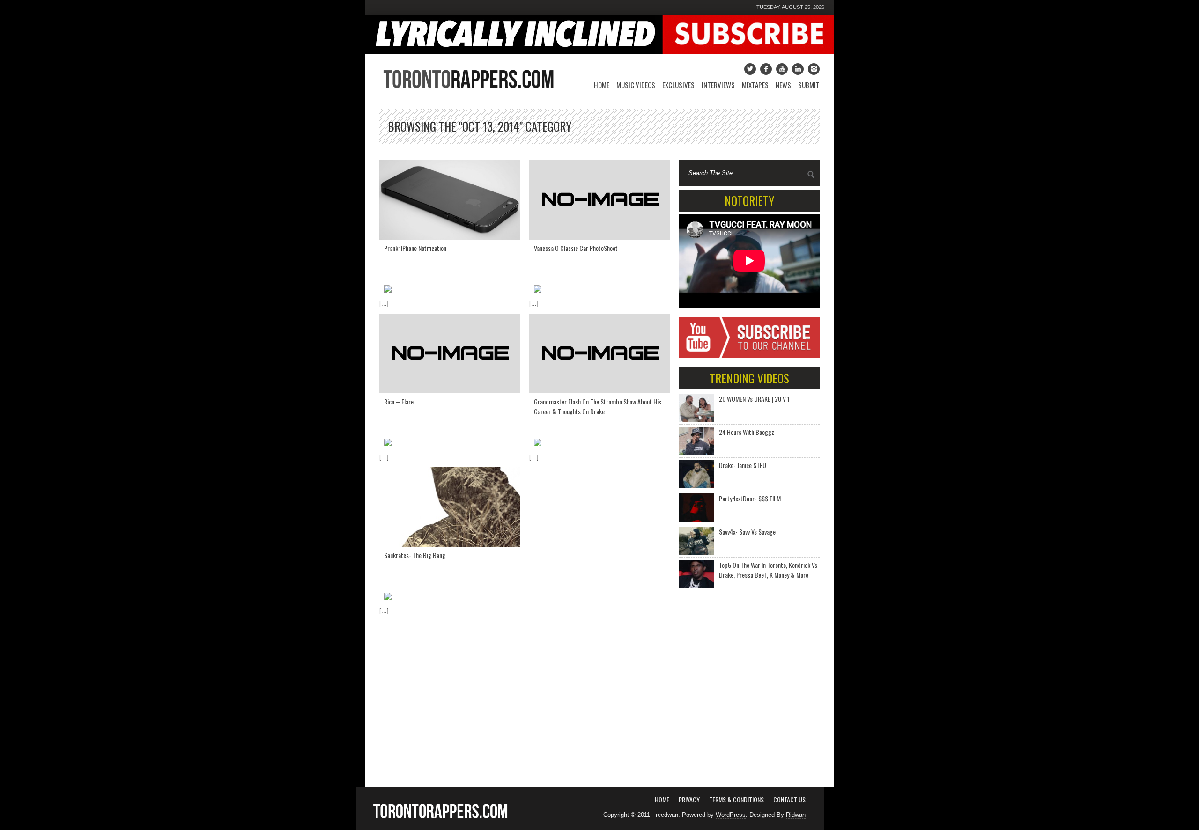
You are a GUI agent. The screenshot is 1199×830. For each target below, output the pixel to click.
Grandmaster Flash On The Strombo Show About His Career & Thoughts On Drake (597, 406)
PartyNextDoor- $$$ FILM (750, 498)
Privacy (689, 799)
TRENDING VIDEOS (749, 378)
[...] (384, 303)
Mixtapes (755, 85)
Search (811, 174)
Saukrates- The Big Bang (414, 555)
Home (601, 85)
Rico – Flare (399, 401)
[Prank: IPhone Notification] (449, 200)
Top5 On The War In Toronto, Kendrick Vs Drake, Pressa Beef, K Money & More (768, 570)
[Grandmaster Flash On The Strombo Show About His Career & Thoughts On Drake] (599, 353)
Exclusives (678, 85)
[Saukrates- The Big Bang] (449, 507)
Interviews (718, 85)
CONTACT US (789, 799)
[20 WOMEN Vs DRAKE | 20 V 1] (696, 408)
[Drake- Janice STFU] (696, 474)
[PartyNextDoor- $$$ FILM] (696, 507)
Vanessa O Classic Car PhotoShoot (576, 248)
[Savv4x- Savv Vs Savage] (696, 541)
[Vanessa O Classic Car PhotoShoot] (599, 200)
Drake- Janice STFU (742, 465)
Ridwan (796, 814)
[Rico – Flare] (449, 353)
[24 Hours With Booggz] (696, 441)
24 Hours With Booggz (746, 432)
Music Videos (635, 85)
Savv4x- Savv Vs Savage (747, 531)
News (783, 85)
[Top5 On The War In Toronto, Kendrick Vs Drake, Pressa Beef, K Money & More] (696, 574)
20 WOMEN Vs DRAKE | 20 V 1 (754, 399)
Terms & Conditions (736, 799)
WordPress (731, 814)
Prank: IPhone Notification (415, 248)
